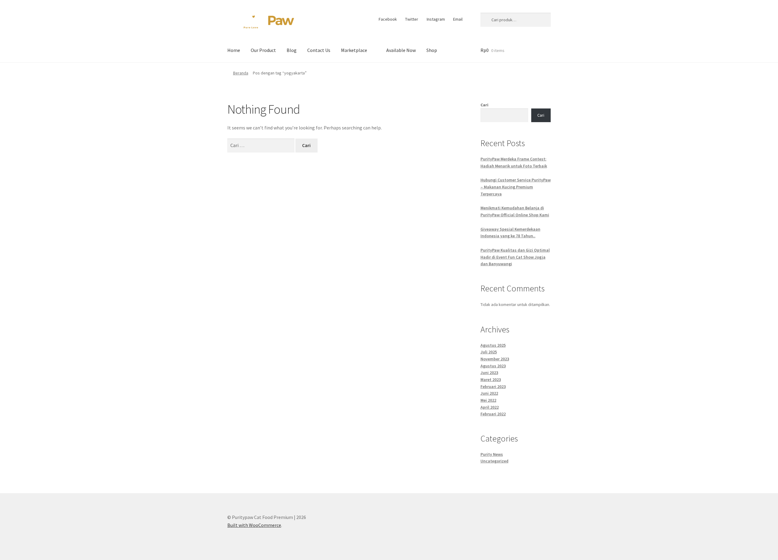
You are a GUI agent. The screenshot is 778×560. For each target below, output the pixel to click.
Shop (431, 50)
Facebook (388, 19)
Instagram (436, 19)
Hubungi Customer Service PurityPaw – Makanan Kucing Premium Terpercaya (515, 186)
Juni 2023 (489, 372)
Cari (484, 105)
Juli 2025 (488, 352)
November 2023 (494, 359)
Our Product (263, 50)
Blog (292, 50)
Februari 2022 (493, 414)
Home (233, 50)
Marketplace (354, 50)
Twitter (411, 19)
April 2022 (489, 407)
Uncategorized (494, 461)
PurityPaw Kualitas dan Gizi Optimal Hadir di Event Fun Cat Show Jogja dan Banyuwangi (515, 256)
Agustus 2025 (493, 345)
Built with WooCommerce (254, 525)
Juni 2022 (489, 393)
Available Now (401, 50)
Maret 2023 (490, 379)
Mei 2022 (488, 400)
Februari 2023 (493, 386)
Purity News (491, 454)
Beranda (240, 73)
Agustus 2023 (493, 366)
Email (458, 19)
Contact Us (318, 50)
